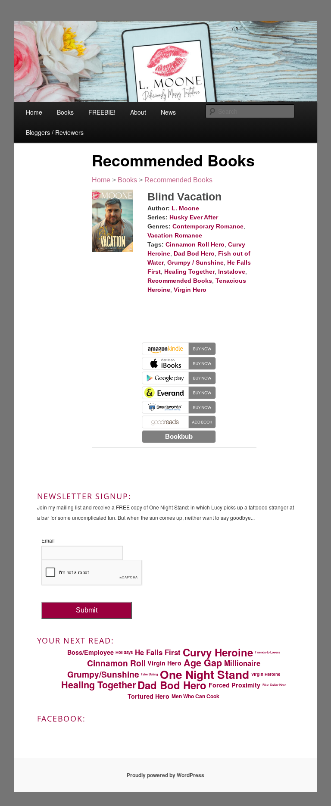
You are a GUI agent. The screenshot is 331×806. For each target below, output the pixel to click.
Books (65, 112)
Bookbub (179, 436)
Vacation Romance (174, 235)
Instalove (231, 271)
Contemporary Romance (208, 226)
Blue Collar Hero (274, 685)
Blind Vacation (184, 197)
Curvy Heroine (218, 652)
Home (34, 112)
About (138, 112)
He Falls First (158, 652)
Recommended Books (178, 180)
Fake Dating (149, 674)
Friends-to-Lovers (267, 652)
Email (48, 540)
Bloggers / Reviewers (55, 132)
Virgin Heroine (265, 674)
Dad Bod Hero (194, 253)
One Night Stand (204, 674)
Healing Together (189, 271)
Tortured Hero (148, 696)
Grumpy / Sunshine (195, 262)
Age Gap (203, 663)
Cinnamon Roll (116, 663)
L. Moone (185, 208)
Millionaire (242, 663)
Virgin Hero (190, 289)
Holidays (124, 652)
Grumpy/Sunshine (103, 674)
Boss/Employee (90, 652)
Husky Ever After (193, 217)
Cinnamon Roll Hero (195, 244)
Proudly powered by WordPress (165, 775)
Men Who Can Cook (195, 696)
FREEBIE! (102, 112)
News (168, 112)
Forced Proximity (234, 685)
